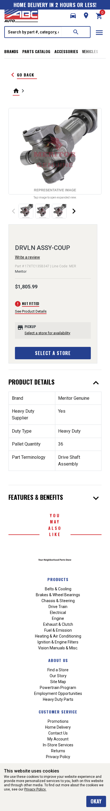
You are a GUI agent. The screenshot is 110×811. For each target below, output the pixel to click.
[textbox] (33, 32)
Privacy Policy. (35, 789)
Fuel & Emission (58, 630)
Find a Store (58, 670)
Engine (58, 618)
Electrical (58, 612)
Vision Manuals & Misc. (58, 648)
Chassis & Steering (58, 600)
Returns (58, 751)
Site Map (58, 681)
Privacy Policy (58, 756)
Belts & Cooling (58, 589)
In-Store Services (58, 745)
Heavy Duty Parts (58, 699)
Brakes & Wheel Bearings (58, 595)
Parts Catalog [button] (36, 51)
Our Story (58, 676)
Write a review (27, 257)
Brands (11, 51)
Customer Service (58, 712)
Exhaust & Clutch (58, 624)
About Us (58, 660)
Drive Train (58, 606)
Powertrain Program (58, 687)
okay (96, 801)
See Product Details (31, 311)
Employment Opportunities (58, 693)
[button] (73, 16)
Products (58, 579)
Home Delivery (58, 727)
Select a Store (53, 353)
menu (99, 32)
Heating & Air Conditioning (58, 636)
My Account (58, 739)
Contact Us (58, 733)
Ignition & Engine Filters (58, 642)
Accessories (66, 51)
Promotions (58, 721)
